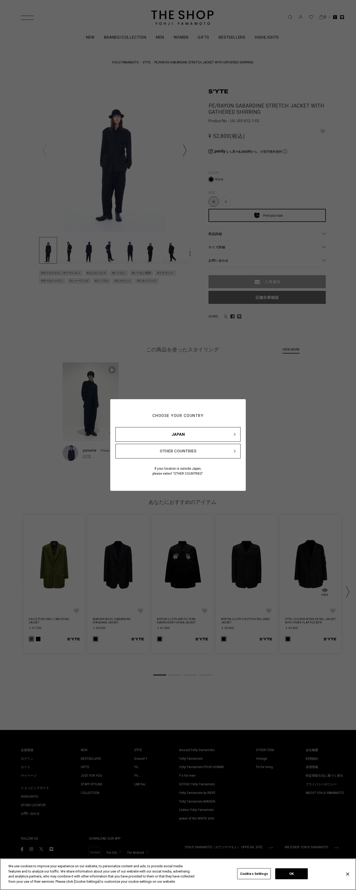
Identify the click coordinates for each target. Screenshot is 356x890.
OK (291, 874)
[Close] (347, 874)
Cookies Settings (254, 874)
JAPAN (178, 434)
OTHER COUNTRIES (178, 451)
